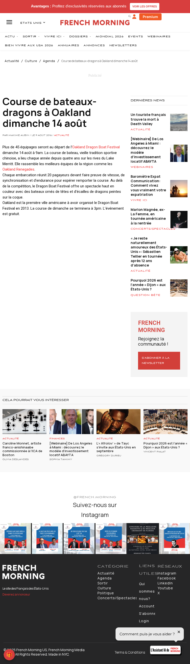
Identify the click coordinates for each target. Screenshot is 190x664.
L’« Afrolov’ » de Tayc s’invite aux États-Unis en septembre (116, 447)
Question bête (146, 295)
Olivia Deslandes (15, 459)
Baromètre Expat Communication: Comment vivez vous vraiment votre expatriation (148, 185)
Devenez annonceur (16, 594)
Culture (31, 61)
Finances (57, 438)
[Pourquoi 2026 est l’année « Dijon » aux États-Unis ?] (165, 421)
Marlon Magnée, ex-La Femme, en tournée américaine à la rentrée (148, 216)
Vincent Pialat (154, 452)
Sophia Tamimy (60, 459)
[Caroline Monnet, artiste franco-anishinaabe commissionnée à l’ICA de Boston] (24, 421)
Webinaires (142, 167)
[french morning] (95, 22)
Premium (150, 17)
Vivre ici (139, 200)
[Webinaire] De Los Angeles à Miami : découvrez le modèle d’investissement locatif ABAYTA (147, 150)
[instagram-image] (15, 538)
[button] (129, 16)
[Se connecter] (134, 17)
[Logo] (47, 572)
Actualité (12, 61)
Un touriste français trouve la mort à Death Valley (148, 119)
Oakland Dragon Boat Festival (96, 147)
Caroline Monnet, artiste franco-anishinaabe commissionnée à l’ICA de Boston (22, 449)
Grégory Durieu (108, 456)
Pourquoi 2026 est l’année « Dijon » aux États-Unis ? (148, 284)
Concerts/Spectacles (153, 228)
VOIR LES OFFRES (144, 6)
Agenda (49, 61)
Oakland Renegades (18, 169)
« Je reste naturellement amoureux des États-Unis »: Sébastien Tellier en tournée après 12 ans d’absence (149, 251)
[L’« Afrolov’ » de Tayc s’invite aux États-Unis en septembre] (118, 421)
